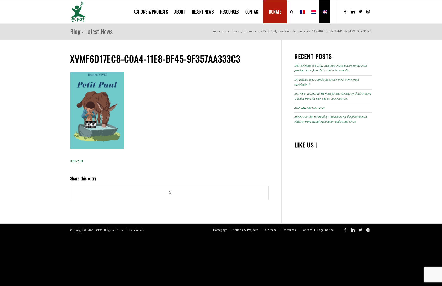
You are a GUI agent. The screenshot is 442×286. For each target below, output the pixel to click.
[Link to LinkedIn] (353, 11)
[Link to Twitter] (360, 11)
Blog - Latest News (91, 31)
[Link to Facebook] (345, 11)
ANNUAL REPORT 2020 (309, 107)
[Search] (292, 11)
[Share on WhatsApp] (169, 193)
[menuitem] (150, 11)
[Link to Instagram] (368, 11)
